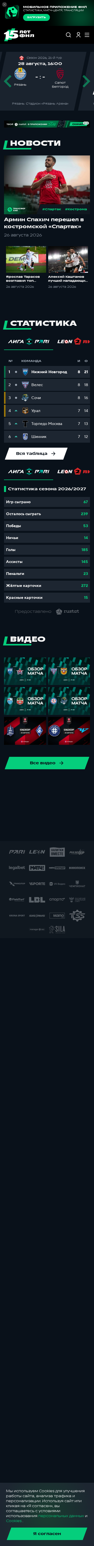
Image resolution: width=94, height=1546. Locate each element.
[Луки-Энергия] (88, 815)
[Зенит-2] (48, 799)
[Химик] (8, 815)
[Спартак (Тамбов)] (75, 831)
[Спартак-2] (43, 831)
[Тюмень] (16, 799)
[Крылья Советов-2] (40, 815)
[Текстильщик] (72, 783)
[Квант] (56, 815)
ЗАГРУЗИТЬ (36, 17)
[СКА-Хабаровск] (24, 783)
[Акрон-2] (64, 799)
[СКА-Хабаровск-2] (27, 831)
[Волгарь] (32, 799)
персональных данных (61, 1516)
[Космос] (24, 815)
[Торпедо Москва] (88, 783)
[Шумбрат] (11, 831)
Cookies (14, 1521)
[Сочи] (40, 783)
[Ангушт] (80, 799)
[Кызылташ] (72, 815)
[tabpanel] (47, 544)
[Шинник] (8, 783)
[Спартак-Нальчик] (59, 831)
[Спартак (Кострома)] (56, 783)
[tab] (28, 343)
